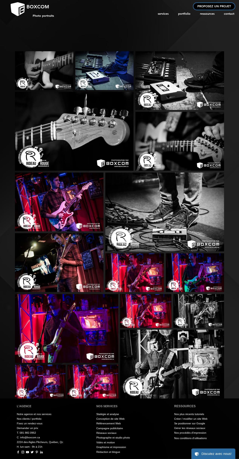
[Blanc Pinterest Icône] (37, 452)
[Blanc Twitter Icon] (32, 452)
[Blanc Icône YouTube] (27, 452)
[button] (214, 6)
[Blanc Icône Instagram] (23, 452)
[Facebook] (18, 452)
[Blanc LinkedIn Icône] (41, 452)
